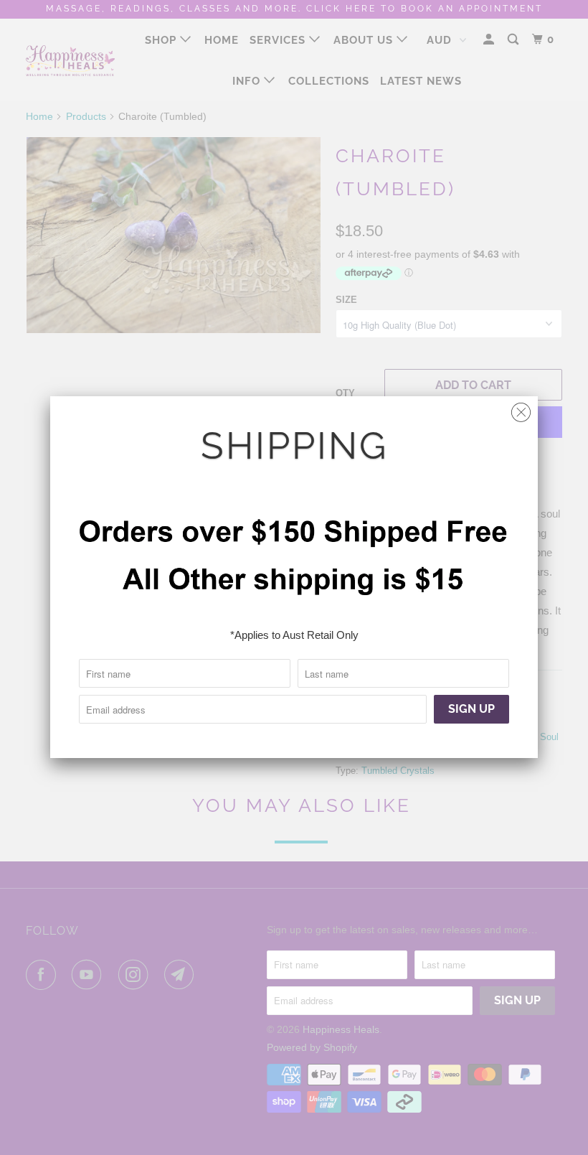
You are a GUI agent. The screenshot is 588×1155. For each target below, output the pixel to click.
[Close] (521, 409)
